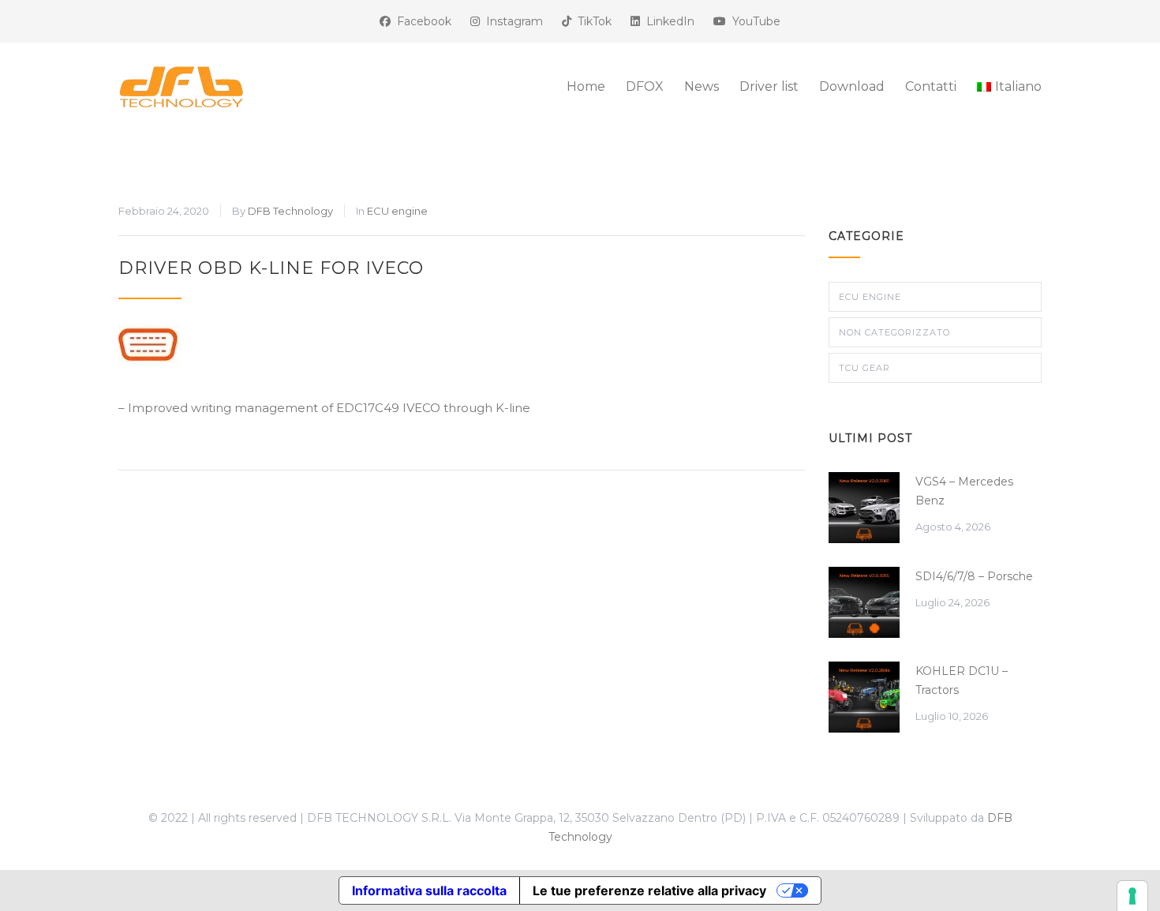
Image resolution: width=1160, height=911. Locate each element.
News (701, 86)
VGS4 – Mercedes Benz (964, 491)
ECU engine (397, 210)
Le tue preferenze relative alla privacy (649, 890)
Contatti (930, 86)
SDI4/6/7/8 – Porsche (974, 576)
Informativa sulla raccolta (429, 890)
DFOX (645, 86)
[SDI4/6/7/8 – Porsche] (864, 602)
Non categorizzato (894, 332)
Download (852, 86)
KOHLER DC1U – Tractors (961, 680)
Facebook (421, 21)
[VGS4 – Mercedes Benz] (864, 507)
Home (586, 86)
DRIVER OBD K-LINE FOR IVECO (271, 268)
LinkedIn (667, 21)
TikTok (591, 21)
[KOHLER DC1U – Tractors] (864, 697)
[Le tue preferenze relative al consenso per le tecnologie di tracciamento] (1132, 896)
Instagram (511, 21)
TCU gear (864, 367)
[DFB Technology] (264, 87)
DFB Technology (290, 210)
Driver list (769, 86)
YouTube (753, 21)
